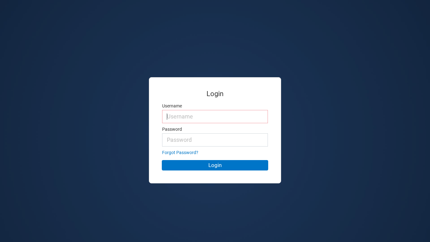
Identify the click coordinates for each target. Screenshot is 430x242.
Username (172, 106)
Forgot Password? (180, 152)
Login (215, 165)
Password (172, 129)
